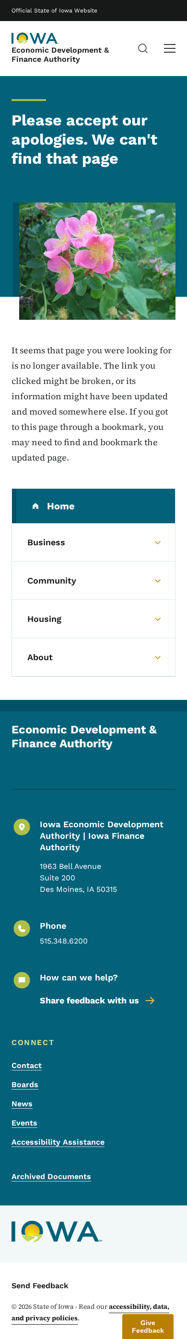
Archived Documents (51, 1176)
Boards (25, 1084)
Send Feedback (40, 1285)
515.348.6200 (64, 940)
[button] (148, 1326)
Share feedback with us (89, 1000)
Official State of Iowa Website (54, 10)
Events (24, 1122)
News (22, 1103)
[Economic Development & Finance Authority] (35, 38)
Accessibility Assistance (58, 1142)
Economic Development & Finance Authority (60, 54)
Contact (27, 1065)
